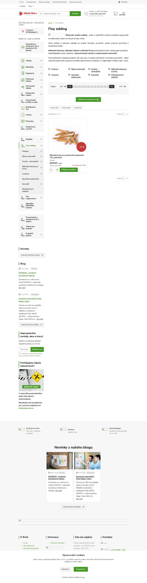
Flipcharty (30, 73)
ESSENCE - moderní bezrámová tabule (27, 274)
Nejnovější (54, 108)
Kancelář (25, 184)
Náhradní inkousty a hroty (30, 167)
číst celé (22, 288)
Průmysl (25, 151)
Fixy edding (31, 145)
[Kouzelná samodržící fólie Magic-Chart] (87, 460)
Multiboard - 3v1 (31, 108)
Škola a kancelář (28, 156)
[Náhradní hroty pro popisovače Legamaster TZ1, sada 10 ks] (68, 136)
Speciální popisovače (30, 179)
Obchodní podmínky (59, 2)
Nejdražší (77, 108)
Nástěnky (30, 67)
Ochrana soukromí (75, 2)
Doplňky (29, 139)
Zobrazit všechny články (30, 325)
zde (83, 577)
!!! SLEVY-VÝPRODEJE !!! (32, 31)
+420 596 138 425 (97, 14)
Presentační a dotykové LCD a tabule (32, 219)
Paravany (30, 121)
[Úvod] (28, 14)
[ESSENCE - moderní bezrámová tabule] (60, 460)
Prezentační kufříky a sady (31, 101)
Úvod (50, 23)
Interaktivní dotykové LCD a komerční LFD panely (32, 47)
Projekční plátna (29, 234)
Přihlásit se (37, 349)
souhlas (63, 559)
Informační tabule (30, 87)
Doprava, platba (44, 2)
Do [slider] (112, 86)
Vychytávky (35, 294)
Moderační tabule (30, 94)
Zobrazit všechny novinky (30, 255)
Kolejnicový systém (30, 128)
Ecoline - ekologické (30, 161)
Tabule (29, 61)
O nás (22, 2)
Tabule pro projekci (30, 227)
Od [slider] (70, 86)
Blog (30, 6)
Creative (25, 174)
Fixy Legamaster (31, 197)
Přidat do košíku (69, 169)
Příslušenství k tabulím (28, 190)
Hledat (75, 13)
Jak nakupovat (31, 2)
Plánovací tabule (30, 80)
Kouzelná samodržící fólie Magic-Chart (30, 300)
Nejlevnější (66, 108)
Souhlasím (80, 569)
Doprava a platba (57, 543)
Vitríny (28, 115)
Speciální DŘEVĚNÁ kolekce (30, 205)
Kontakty (22, 6)
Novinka (34, 269)
